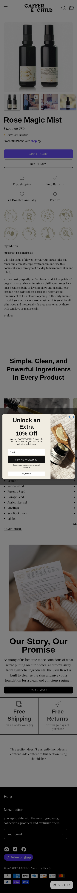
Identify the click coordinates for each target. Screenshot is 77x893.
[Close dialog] (71, 417)
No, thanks (26, 473)
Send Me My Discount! (26, 459)
